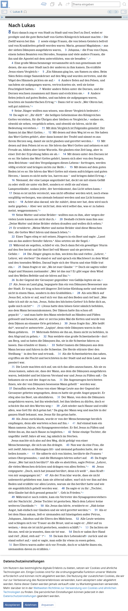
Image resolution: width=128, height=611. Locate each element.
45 (92, 458)
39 (58, 406)
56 (11, 545)
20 (61, 219)
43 (68, 445)
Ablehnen (31, 605)
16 (13, 180)
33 (54, 345)
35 (13, 367)
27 (11, 284)
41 (74, 423)
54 (70, 532)
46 (94, 466)
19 (13, 215)
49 (13, 497)
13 (98, 141)
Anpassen (47, 605)
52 (78, 519)
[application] (64, 17)
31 (34, 332)
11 (44, 128)
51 (96, 510)
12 (50, 132)
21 (11, 228)
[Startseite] (5, 4)
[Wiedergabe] (2, 17)
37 (11, 388)
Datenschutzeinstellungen (19, 596)
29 (39, 306)
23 (11, 245)
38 (59, 397)
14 (65, 154)
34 (60, 354)
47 (47, 475)
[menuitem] (5, 4)
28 (79, 293)
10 (11, 115)
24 (25, 254)
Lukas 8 (17, 12)
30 (66, 323)
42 (70, 432)
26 (13, 280)
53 (87, 527)
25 (20, 267)
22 (13, 236)
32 (45, 336)
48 (63, 488)
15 (71, 167)
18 (22, 202)
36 (61, 380)
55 (51, 536)
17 (11, 193)
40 (13, 419)
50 (42, 505)
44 (34, 453)
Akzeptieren (12, 605)
